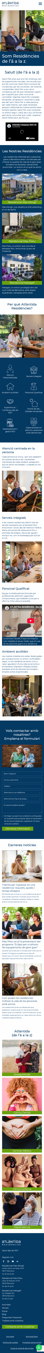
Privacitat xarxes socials (32, 1343)
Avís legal (10, 1337)
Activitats (6, 1305)
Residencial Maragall (11, 1291)
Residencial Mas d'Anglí (13, 1266)
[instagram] (8, 1261)
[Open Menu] (40, 3)
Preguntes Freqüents (12, 1317)
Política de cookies (10, 1343)
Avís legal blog (32, 1337)
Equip (4, 1311)
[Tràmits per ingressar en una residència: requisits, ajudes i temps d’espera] (22, 866)
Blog (4, 1314)
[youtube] (12, 1261)
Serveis (5, 1308)
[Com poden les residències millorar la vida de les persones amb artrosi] (22, 979)
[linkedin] (17, 1261)
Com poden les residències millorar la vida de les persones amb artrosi (19, 1001)
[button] (19, 355)
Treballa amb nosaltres (12, 1321)
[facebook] (3, 1261)
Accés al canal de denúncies (22, 1348)
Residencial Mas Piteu (12, 1278)
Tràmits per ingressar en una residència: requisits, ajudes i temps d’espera (18, 887)
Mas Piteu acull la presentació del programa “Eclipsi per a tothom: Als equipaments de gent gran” (21, 944)
